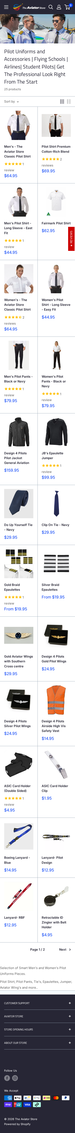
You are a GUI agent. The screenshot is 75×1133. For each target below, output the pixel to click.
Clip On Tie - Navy (55, 525)
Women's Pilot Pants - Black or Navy (54, 381)
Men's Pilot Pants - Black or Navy (18, 379)
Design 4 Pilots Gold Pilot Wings (54, 658)
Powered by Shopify (17, 1124)
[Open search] (51, 7)
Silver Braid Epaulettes (50, 587)
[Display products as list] (69, 101)
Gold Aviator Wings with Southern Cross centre (18, 661)
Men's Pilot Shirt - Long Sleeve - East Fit (18, 228)
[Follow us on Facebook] (7, 1078)
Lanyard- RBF (14, 918)
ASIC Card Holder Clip (55, 788)
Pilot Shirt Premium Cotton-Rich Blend (56, 149)
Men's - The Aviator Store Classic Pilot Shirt (17, 151)
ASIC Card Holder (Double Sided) (17, 788)
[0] (67, 7)
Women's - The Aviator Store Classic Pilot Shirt (17, 305)
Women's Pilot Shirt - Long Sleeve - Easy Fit (56, 305)
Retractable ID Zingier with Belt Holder (54, 922)
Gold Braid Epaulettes (12, 587)
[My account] (59, 7)
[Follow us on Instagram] (15, 1078)
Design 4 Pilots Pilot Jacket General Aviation (16, 458)
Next (62, 949)
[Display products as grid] (62, 101)
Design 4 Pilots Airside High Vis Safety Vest (54, 726)
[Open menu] (6, 7)
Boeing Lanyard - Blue (17, 860)
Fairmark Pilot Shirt (56, 223)
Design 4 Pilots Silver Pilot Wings (17, 723)
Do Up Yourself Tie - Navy (18, 527)
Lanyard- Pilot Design (52, 860)
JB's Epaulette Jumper (52, 455)
